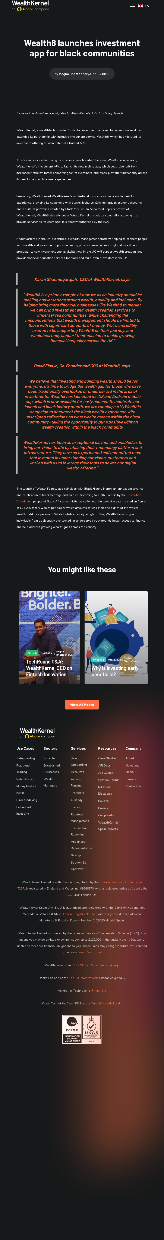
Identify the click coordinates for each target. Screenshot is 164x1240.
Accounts (77, 772)
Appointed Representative (81, 845)
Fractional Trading (23, 769)
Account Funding (77, 782)
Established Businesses (52, 769)
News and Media (132, 769)
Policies (103, 801)
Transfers (77, 793)
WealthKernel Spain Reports (108, 826)
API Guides (105, 773)
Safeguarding (25, 758)
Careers (131, 779)
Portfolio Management (80, 817)
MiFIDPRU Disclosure (105, 790)
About (130, 758)
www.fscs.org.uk (90, 952)
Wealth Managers (50, 782)
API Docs (104, 766)
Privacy (103, 808)
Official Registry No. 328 (79, 914)
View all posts (82, 704)
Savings (76, 855)
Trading (76, 807)
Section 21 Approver (78, 866)
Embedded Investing (23, 810)
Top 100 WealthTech (83, 978)
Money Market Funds (26, 789)
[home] (30, 5)
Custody (76, 800)
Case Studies (107, 758)
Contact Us (134, 786)
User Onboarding (79, 761)
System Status (108, 780)
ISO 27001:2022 (83, 965)
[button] (133, 6)
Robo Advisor (25, 779)
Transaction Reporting (79, 831)
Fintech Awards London (107, 1003)
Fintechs (49, 758)
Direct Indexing (26, 800)
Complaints (106, 815)
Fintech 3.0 (98, 991)
